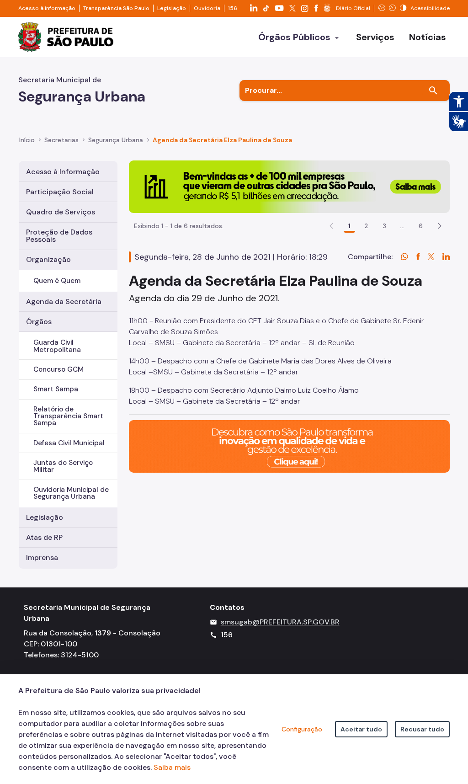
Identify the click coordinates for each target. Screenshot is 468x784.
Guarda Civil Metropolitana (57, 346)
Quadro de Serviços (60, 212)
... (402, 226)
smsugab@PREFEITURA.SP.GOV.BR (280, 622)
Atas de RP (44, 537)
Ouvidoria (207, 8)
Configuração (302, 729)
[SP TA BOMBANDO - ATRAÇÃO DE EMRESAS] (289, 186)
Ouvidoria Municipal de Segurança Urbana (71, 493)
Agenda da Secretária (63, 301)
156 (232, 8)
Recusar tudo (422, 729)
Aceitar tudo (361, 729)
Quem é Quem (56, 280)
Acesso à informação (46, 8)
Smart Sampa (55, 389)
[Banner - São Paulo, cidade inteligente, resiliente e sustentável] (289, 445)
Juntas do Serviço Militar (63, 466)
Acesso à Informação (63, 171)
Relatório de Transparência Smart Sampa (68, 416)
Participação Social (60, 192)
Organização (48, 259)
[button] (439, 226)
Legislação (171, 8)
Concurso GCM (58, 369)
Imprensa (42, 557)
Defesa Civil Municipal (69, 443)
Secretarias (61, 140)
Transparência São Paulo (116, 8)
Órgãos (39, 321)
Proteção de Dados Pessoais (59, 235)
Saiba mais (172, 767)
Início (27, 140)
